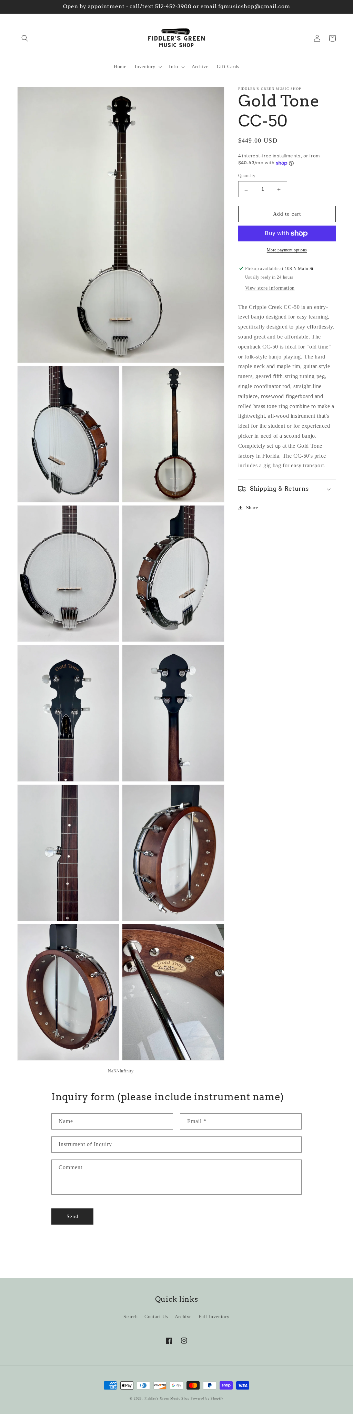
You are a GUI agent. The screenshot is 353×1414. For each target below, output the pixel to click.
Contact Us (156, 1316)
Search (130, 1316)
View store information (270, 288)
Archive (183, 1316)
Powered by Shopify (207, 1398)
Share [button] (252, 507)
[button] (24, 38)
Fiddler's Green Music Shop (167, 1398)
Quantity (247, 175)
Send (73, 1216)
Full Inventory (214, 1316)
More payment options (287, 250)
